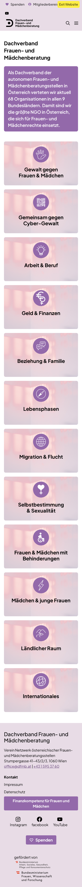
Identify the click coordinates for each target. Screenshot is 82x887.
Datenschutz (14, 791)
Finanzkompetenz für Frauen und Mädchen (41, 803)
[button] (68, 23)
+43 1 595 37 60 (46, 766)
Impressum (13, 784)
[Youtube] (7, 12)
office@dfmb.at (17, 766)
